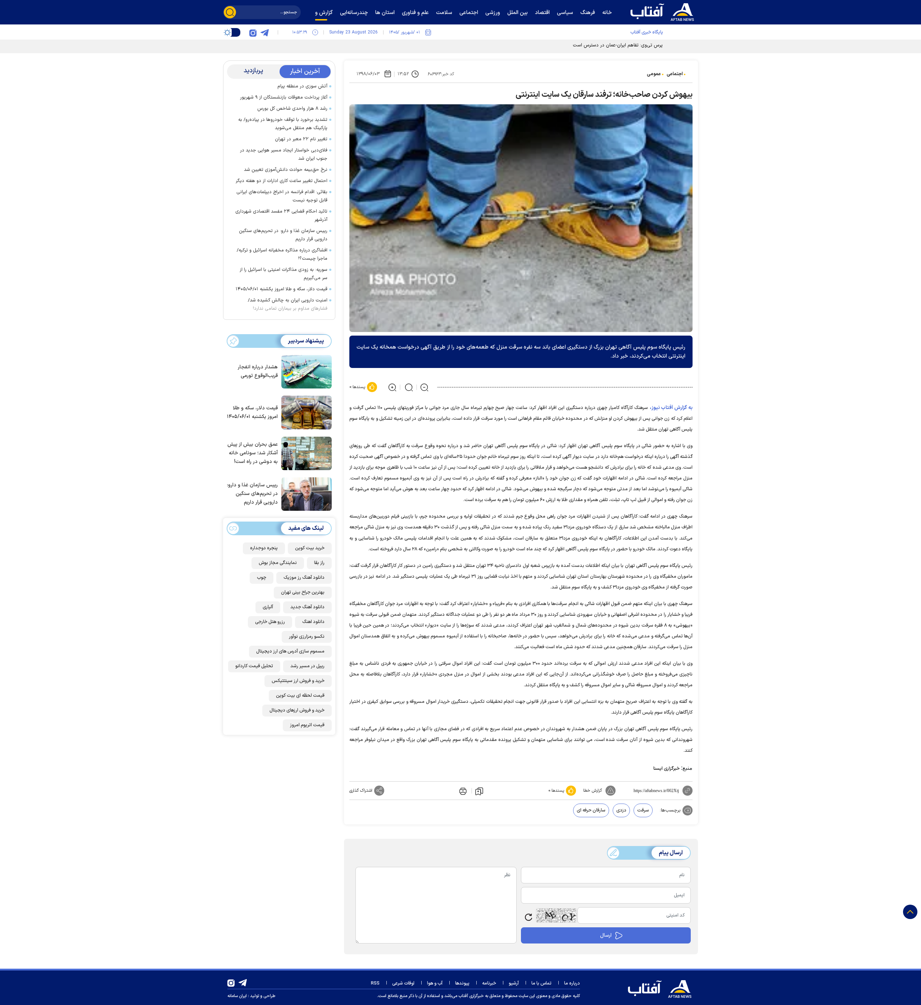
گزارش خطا (592, 790)
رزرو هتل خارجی (270, 622)
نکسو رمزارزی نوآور (307, 636)
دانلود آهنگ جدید (307, 607)
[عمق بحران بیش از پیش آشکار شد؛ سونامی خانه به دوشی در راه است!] (305, 453)
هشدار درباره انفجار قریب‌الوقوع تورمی (258, 372)
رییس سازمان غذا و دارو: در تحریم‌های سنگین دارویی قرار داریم (283, 235)
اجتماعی (675, 74)
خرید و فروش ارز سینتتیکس (298, 681)
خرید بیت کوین (310, 548)
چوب (261, 577)
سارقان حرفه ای (591, 810)
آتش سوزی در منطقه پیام (302, 86)
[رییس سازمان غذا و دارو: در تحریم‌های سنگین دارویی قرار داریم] (305, 493)
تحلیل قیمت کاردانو (254, 666)
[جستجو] (230, 12)
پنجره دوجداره (264, 548)
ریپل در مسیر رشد (307, 666)
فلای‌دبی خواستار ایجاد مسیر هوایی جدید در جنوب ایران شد (283, 154)
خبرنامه (489, 983)
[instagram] (253, 32)
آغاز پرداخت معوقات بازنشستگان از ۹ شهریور (283, 97)
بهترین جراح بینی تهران (303, 592)
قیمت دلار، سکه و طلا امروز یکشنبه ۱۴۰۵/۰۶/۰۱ (281, 289)
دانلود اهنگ (313, 622)
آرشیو (514, 983)
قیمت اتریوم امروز (307, 725)
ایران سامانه (237, 996)
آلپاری (268, 607)
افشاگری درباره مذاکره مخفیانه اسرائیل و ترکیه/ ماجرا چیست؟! (282, 254)
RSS (375, 983)
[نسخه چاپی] (462, 790)
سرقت (643, 810)
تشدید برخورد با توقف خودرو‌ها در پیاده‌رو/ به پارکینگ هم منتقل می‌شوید (282, 124)
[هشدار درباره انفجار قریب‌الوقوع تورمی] (305, 371)
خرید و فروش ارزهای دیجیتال (297, 710)
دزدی (621, 810)
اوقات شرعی (403, 983)
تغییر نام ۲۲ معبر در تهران (301, 139)
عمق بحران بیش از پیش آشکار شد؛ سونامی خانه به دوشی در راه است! (252, 453)
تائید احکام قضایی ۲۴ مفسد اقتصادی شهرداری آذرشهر (281, 215)
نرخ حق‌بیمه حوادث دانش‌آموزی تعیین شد (285, 169)
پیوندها (462, 983)
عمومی (654, 74)
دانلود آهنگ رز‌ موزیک (304, 577)
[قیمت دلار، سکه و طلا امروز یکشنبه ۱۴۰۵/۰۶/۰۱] (305, 412)
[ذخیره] (479, 791)
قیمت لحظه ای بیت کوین (300, 695)
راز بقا (319, 563)
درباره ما (572, 983)
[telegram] (264, 32)
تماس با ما (541, 983)
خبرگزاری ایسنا (666, 768)
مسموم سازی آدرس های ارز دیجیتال (290, 651)
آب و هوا (435, 983)
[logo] (664, 11)
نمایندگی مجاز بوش (278, 563)
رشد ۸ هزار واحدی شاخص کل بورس (292, 108)
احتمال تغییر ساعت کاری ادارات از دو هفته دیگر (281, 181)
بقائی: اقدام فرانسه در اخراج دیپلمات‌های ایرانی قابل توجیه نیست (281, 196)
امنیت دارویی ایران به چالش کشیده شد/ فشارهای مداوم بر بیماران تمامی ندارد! (287, 304)
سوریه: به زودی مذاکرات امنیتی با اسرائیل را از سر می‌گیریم (283, 274)
